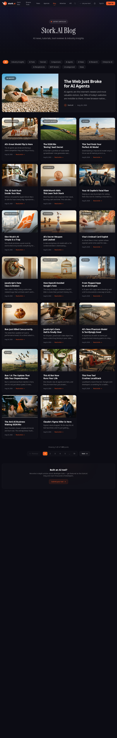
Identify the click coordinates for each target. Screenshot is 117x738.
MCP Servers (54, 67)
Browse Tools (28, 3)
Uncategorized (69, 67)
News (38, 3)
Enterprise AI (107, 62)
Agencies (46, 3)
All (6, 62)
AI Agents (69, 62)
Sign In (101, 3)
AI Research (93, 62)
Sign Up (110, 3)
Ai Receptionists (39, 67)
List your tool (86, 3)
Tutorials (43, 62)
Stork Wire (18, 3)
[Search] (75, 3)
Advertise (63, 3)
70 (74, 453)
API (70, 3)
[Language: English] (95, 3)
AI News (81, 62)
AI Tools (32, 62)
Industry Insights (17, 62)
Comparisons (56, 62)
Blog (54, 3)
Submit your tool (58, 481)
